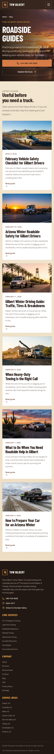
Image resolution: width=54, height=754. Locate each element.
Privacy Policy (7, 686)
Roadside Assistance (10, 629)
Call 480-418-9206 (28, 63)
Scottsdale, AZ (7, 728)
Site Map (5, 690)
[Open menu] (48, 5)
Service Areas (7, 670)
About (4, 662)
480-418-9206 (12, 598)
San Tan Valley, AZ (9, 719)
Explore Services (25, 72)
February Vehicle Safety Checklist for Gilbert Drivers (24, 160)
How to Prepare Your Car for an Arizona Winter (22, 522)
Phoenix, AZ (6, 732)
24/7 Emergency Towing (11, 621)
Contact (5, 674)
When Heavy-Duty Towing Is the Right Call (21, 376)
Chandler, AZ (7, 707)
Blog (4, 678)
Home (4, 17)
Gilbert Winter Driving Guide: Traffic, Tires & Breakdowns (25, 303)
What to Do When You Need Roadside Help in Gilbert (24, 449)
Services (5, 666)
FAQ (3, 682)
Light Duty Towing (9, 625)
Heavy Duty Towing (9, 637)
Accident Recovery (9, 641)
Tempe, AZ (6, 724)
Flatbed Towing (8, 633)
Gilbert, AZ (6, 703)
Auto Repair (6, 645)
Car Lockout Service (10, 649)
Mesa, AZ (5, 711)
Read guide (10, 183)
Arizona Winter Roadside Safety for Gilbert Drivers (23, 233)
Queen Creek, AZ (8, 715)
